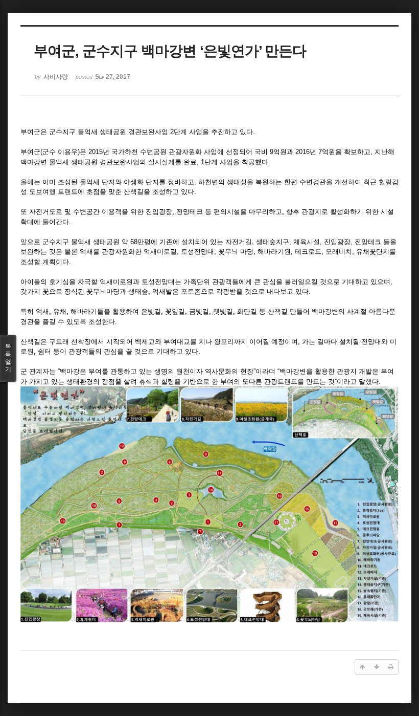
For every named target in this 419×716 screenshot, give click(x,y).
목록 (8, 358)
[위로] (362, 667)
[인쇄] (391, 667)
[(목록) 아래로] (376, 667)
